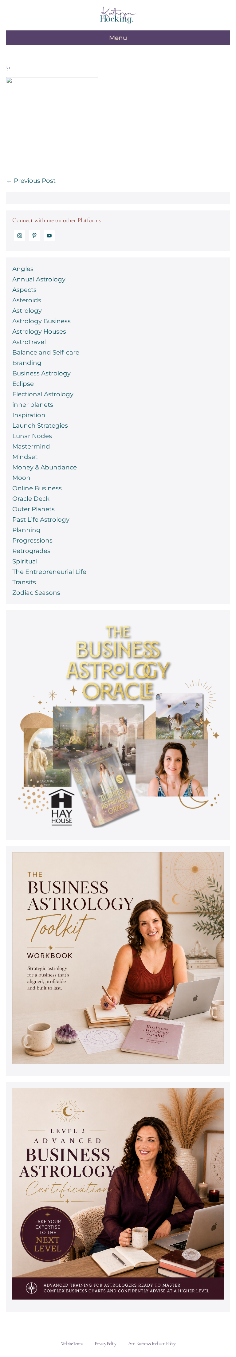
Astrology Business (41, 321)
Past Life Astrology (40, 519)
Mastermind (31, 446)
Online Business (37, 488)
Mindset (24, 457)
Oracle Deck (30, 498)
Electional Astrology (42, 394)
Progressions (32, 540)
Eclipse (23, 383)
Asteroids (26, 300)
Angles (22, 269)
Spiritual (24, 561)
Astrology (27, 310)
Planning (26, 530)
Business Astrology (41, 373)
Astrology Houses (39, 331)
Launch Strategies (40, 425)
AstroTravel (29, 342)
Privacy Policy (105, 1343)
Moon (21, 477)
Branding (26, 363)
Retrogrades (31, 551)
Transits (24, 582)
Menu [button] (118, 37)
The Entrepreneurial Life (49, 571)
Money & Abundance (44, 467)
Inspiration (28, 415)
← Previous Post (31, 180)
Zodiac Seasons (36, 592)
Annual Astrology (38, 279)
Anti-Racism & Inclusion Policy (151, 1343)
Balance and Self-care (45, 352)
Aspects (24, 289)
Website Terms (72, 1343)
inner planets (32, 404)
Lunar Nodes (32, 436)
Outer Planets (33, 509)
